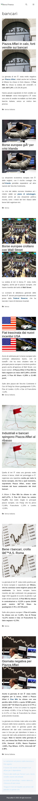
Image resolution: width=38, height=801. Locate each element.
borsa (7, 208)
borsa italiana (10, 109)
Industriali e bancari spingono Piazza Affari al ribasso (18, 436)
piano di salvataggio (26, 194)
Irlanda (8, 183)
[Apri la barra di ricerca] (26, 4)
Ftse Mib (14, 699)
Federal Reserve (20, 298)
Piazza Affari (10, 79)
